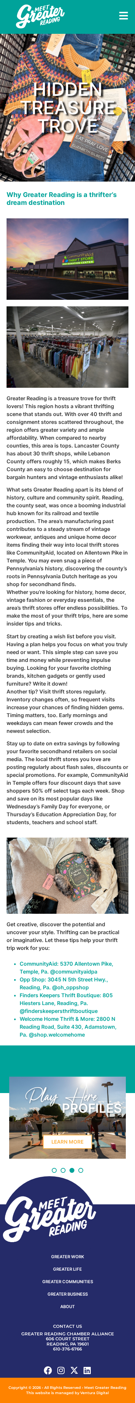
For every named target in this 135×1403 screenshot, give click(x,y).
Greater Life (67, 1269)
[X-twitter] (74, 1370)
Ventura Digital (94, 1393)
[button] (54, 1170)
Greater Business (68, 1294)
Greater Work (67, 1256)
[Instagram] (61, 1370)
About (67, 1306)
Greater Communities (67, 1281)
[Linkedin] (87, 1370)
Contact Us (67, 1326)
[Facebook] (48, 1370)
